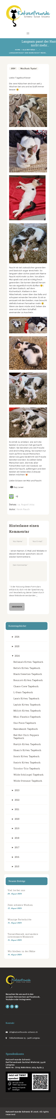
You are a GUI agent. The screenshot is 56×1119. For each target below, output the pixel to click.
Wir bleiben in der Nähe (21, 951)
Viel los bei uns (16, 890)
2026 (17, 636)
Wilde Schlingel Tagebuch (28, 774)
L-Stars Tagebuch (23, 692)
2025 (17, 646)
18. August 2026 (15, 908)
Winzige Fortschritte (20, 919)
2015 (17, 866)
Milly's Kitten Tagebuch (27, 710)
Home (17, 50)
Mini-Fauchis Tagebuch (28, 68)
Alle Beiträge (29, 50)
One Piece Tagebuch (24, 723)
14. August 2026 (15, 954)
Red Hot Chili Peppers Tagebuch (26, 737)
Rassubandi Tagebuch (25, 729)
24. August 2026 (15, 893)
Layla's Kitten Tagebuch (27, 704)
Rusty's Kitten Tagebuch (27, 744)
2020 (17, 818)
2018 (17, 838)
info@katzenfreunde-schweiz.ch (23, 1032)
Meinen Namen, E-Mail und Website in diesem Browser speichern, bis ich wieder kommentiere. (28, 554)
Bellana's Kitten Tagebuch (28, 661)
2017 (17, 847)
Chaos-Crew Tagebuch (26, 686)
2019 (17, 828)
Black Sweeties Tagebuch (27, 674)
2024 (13, 68)
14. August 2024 (26, 504)
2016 (17, 857)
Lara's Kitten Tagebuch (26, 698)
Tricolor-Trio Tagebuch (26, 768)
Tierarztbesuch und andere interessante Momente (23, 935)
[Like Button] (11, 496)
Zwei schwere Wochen (20, 905)
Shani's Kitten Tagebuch (27, 750)
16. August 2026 (15, 923)
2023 (17, 790)
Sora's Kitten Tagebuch (26, 756)
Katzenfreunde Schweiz (18, 1112)
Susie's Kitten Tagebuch (27, 762)
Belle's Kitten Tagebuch (26, 668)
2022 (17, 799)
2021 (17, 809)
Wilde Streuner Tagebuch (27, 780)
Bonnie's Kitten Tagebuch (28, 680)
